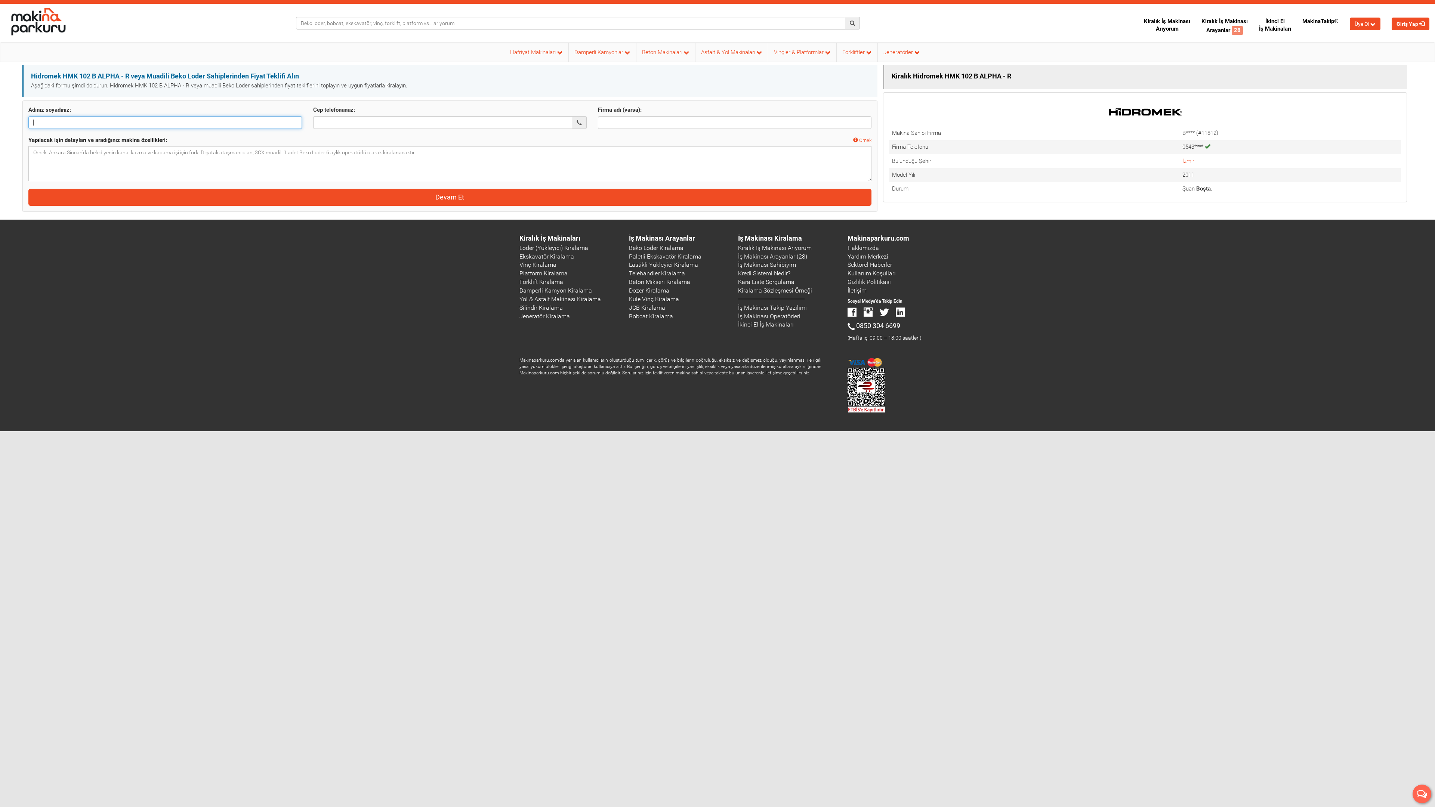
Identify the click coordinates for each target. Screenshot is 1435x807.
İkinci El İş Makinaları (1275, 25)
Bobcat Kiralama (651, 316)
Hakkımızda (863, 247)
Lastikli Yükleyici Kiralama (663, 264)
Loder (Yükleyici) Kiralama (553, 247)
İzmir (1188, 161)
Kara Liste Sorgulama (766, 281)
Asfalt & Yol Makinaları (729, 52)
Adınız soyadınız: (49, 109)
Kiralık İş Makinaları (549, 238)
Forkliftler (854, 52)
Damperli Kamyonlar (599, 52)
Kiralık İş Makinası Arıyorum (1167, 25)
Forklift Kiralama (541, 281)
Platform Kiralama (543, 273)
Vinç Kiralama (537, 264)
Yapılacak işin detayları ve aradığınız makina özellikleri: (97, 140)
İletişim (857, 290)
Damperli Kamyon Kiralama (555, 290)
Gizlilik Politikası (869, 281)
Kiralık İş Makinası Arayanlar (1224, 26)
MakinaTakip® (1320, 21)
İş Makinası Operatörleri (769, 316)
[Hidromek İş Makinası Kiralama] (1145, 111)
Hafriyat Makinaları (533, 52)
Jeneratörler (898, 52)
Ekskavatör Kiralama (546, 256)
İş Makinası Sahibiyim (767, 264)
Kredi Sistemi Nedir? (764, 273)
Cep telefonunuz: (334, 109)
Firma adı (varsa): (620, 109)
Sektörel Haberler (870, 264)
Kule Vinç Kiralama (654, 299)
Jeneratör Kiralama (544, 316)
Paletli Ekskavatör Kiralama (665, 256)
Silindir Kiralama (541, 307)
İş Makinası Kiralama (770, 238)
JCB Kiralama (647, 307)
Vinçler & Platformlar (799, 52)
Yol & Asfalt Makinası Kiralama (560, 299)
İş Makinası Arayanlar (662, 238)
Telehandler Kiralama (657, 273)
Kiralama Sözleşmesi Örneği (775, 290)
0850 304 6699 (878, 326)
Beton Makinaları (663, 52)
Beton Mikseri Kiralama (659, 281)
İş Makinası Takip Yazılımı (772, 307)
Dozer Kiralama (649, 290)
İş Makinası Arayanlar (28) (772, 256)
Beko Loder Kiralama (656, 247)
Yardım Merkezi (868, 256)
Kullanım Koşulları (872, 273)
